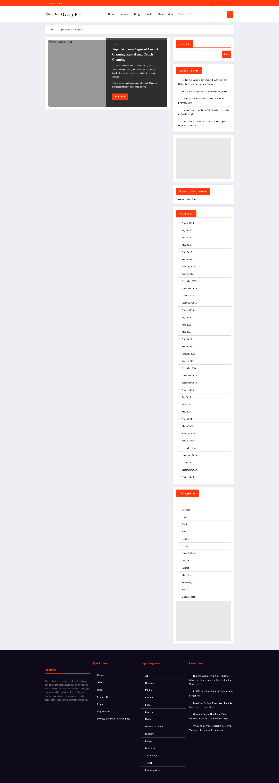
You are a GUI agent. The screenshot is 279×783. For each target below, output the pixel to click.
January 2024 (188, 440)
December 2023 (189, 448)
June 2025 (186, 324)
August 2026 (188, 223)
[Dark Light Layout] (221, 14)
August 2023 (188, 477)
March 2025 (187, 346)
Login (148, 14)
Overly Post (72, 14)
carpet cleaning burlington (123, 69)
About (124, 14)
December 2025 (189, 281)
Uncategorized (188, 597)
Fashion (185, 524)
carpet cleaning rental (145, 69)
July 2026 (186, 230)
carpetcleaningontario (124, 66)
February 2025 (188, 353)
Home (111, 14)
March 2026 (187, 259)
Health (185, 546)
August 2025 (188, 310)
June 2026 (186, 237)
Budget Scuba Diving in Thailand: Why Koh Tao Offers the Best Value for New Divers (210, 680)
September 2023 (189, 470)
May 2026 (186, 245)
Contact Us (185, 14)
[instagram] (226, 3)
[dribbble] (222, 3)
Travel (185, 589)
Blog (137, 14)
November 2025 (189, 288)
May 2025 (186, 332)
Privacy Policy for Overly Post (113, 718)
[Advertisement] (203, 158)
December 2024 (189, 368)
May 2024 (186, 411)
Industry (185, 560)
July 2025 (186, 317)
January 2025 (188, 361)
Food (184, 531)
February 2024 (188, 433)
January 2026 (188, 274)
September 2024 (189, 382)
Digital (185, 517)
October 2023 (188, 462)
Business (186, 510)
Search (184, 43)
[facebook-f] (212, 3)
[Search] (216, 14)
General (115, 44)
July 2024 (186, 397)
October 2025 (188, 295)
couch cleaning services (122, 73)
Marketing (186, 575)
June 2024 (186, 404)
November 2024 (189, 375)
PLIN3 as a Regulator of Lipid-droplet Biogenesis (205, 91)
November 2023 (189, 455)
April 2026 (187, 252)
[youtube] (231, 3)
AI (183, 502)
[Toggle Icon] (230, 14)
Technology (187, 582)
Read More (120, 96)
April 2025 (187, 339)
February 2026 (188, 266)
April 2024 (187, 419)
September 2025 (189, 303)
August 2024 (188, 390)
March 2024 (187, 426)
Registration (165, 14)
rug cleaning (139, 73)
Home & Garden (189, 553)
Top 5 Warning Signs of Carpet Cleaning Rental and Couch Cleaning (135, 54)
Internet (185, 568)
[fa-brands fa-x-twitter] (217, 3)
